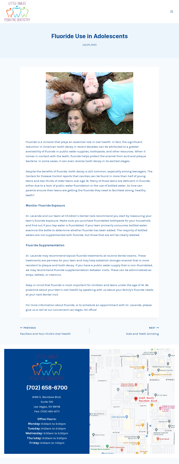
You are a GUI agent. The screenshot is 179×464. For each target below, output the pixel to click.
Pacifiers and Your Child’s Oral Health (45, 331)
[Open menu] (171, 11)
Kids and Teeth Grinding (142, 331)
